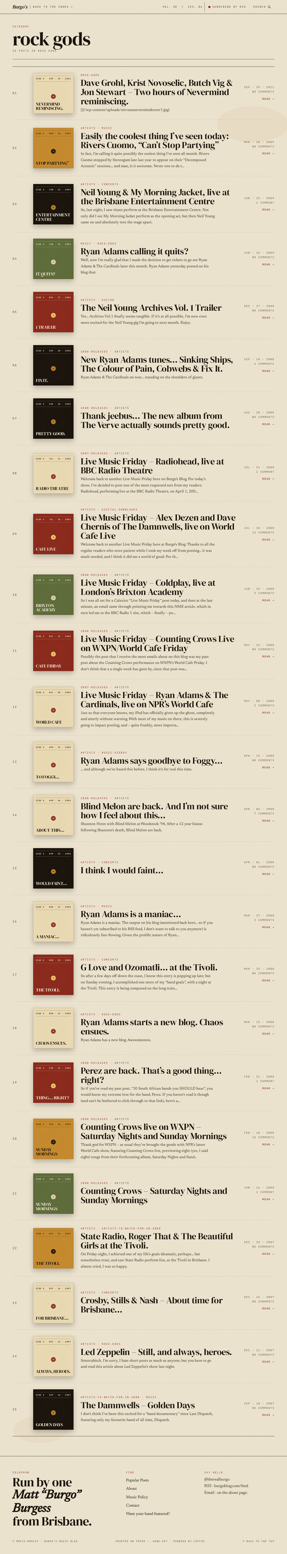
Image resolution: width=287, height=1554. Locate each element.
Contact (132, 1506)
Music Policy (137, 1497)
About (131, 1489)
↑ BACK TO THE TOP (258, 1541)
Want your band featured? (148, 1514)
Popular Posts (137, 1481)
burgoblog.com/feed (231, 1486)
